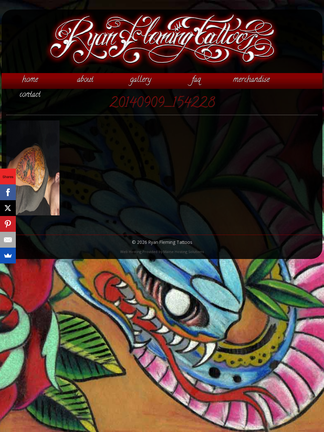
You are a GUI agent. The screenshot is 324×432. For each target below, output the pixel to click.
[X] (8, 208)
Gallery (140, 80)
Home (30, 80)
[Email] (8, 240)
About (85, 80)
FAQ (196, 80)
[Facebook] (8, 192)
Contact (30, 95)
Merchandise (251, 80)
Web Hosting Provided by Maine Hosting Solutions (162, 251)
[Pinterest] (8, 224)
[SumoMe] (8, 255)
